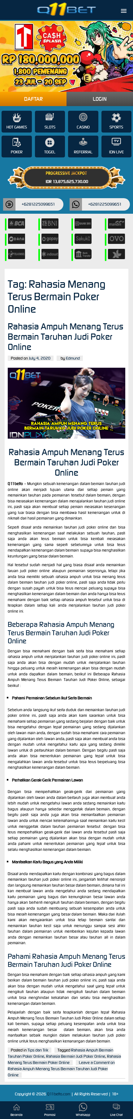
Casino (83, 127)
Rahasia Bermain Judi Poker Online (75, 1056)
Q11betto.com (59, 1094)
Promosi (49, 1115)
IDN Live (116, 152)
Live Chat (116, 1115)
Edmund (73, 358)
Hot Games (16, 127)
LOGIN (100, 99)
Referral (83, 152)
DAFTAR (33, 99)
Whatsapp (83, 1115)
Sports (116, 127)
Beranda (17, 1115)
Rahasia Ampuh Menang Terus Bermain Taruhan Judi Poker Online (65, 336)
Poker (17, 152)
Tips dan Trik (38, 1050)
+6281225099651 (38, 204)
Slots (50, 127)
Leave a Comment (61, 1069)
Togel (49, 152)
